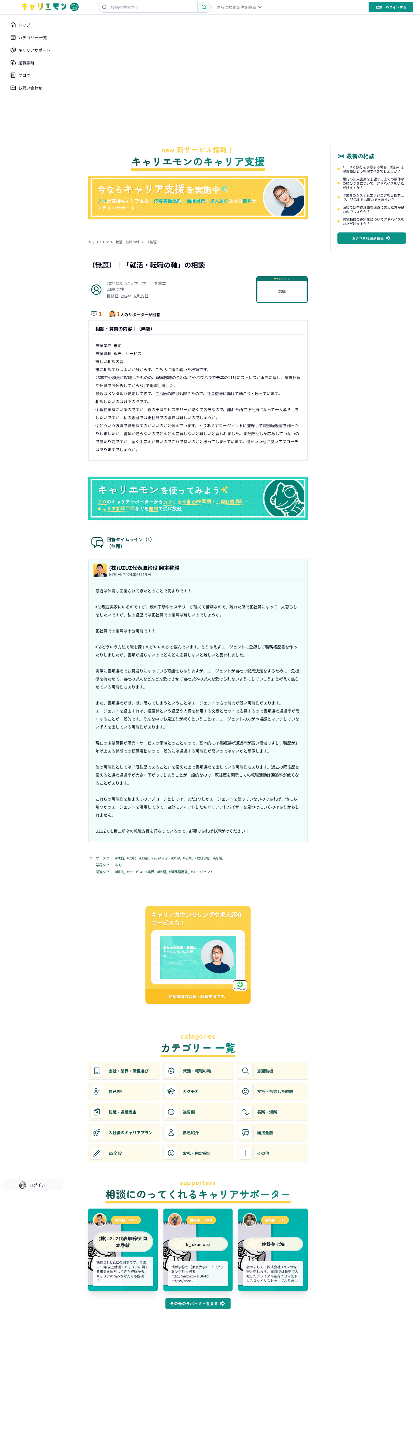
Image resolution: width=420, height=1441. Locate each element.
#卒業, (188, 858)
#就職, (120, 858)
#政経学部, (203, 858)
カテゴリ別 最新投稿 (368, 238)
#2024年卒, (160, 858)
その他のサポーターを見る (194, 1303)
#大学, (176, 858)
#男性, (218, 858)
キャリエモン (98, 241)
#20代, (132, 858)
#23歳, (144, 858)
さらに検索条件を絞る (236, 7)
